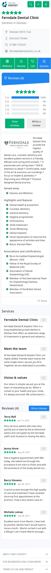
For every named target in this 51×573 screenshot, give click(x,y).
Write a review (36, 123)
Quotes (44, 66)
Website (7, 66)
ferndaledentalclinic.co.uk (25, 51)
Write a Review (39, 408)
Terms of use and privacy (18, 569)
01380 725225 (17, 44)
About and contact (15, 554)
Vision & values (15, 378)
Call (32, 66)
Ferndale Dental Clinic (20, 17)
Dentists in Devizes (14, 23)
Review (21, 66)
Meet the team (15, 349)
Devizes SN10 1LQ (20, 31)
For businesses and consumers (22, 561)
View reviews (14, 123)
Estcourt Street (18, 38)
